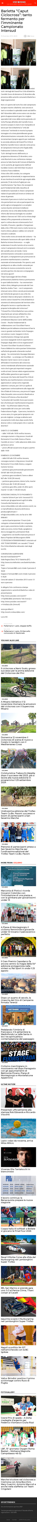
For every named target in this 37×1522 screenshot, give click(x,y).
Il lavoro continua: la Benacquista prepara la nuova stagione (17, 1200)
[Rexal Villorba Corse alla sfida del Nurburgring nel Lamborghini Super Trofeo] (18, 1245)
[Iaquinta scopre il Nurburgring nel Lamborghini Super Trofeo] (18, 1307)
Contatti (14, 1519)
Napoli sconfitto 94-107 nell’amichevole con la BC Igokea (14, 1349)
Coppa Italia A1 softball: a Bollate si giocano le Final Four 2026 (18, 1229)
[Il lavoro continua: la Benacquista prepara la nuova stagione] (18, 1186)
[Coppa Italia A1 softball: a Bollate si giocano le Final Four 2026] (18, 1216)
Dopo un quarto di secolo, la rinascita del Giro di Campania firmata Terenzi (17, 1000)
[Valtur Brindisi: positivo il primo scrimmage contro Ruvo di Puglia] (18, 1366)
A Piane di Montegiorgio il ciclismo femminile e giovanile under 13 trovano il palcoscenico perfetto (18, 931)
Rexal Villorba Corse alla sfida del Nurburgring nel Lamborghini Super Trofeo (18, 1259)
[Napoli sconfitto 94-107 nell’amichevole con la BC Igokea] (18, 1335)
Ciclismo (5, 666)
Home (8, 1519)
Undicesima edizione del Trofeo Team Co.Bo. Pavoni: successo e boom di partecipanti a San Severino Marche (18, 814)
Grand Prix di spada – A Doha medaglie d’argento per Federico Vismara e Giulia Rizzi (17, 1420)
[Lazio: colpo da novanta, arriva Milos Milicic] (18, 1128)
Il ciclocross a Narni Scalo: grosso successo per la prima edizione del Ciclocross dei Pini (18, 670)
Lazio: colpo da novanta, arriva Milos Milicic (17, 1141)
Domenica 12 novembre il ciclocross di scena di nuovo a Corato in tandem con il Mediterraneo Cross (17, 741)
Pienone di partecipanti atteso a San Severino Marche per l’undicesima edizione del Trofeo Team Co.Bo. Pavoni (18, 850)
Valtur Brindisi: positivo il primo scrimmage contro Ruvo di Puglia (18, 1380)
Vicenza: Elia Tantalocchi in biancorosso (15, 1170)
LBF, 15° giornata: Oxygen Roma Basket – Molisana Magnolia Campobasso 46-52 (18, 1451)
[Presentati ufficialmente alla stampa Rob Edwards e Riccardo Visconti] (18, 1098)
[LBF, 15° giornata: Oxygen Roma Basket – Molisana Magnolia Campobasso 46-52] (18, 1437)
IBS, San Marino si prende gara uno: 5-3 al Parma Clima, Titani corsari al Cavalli (17, 1290)
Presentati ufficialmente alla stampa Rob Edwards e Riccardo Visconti (18, 1112)
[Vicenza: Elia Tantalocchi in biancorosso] (18, 1157)
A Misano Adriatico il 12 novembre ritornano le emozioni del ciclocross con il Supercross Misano (18, 705)
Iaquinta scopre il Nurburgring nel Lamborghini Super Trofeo (17, 1320)
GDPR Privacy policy (24, 1519)
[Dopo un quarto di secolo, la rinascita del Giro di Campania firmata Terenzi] (18, 983)
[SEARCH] (35, 3)
